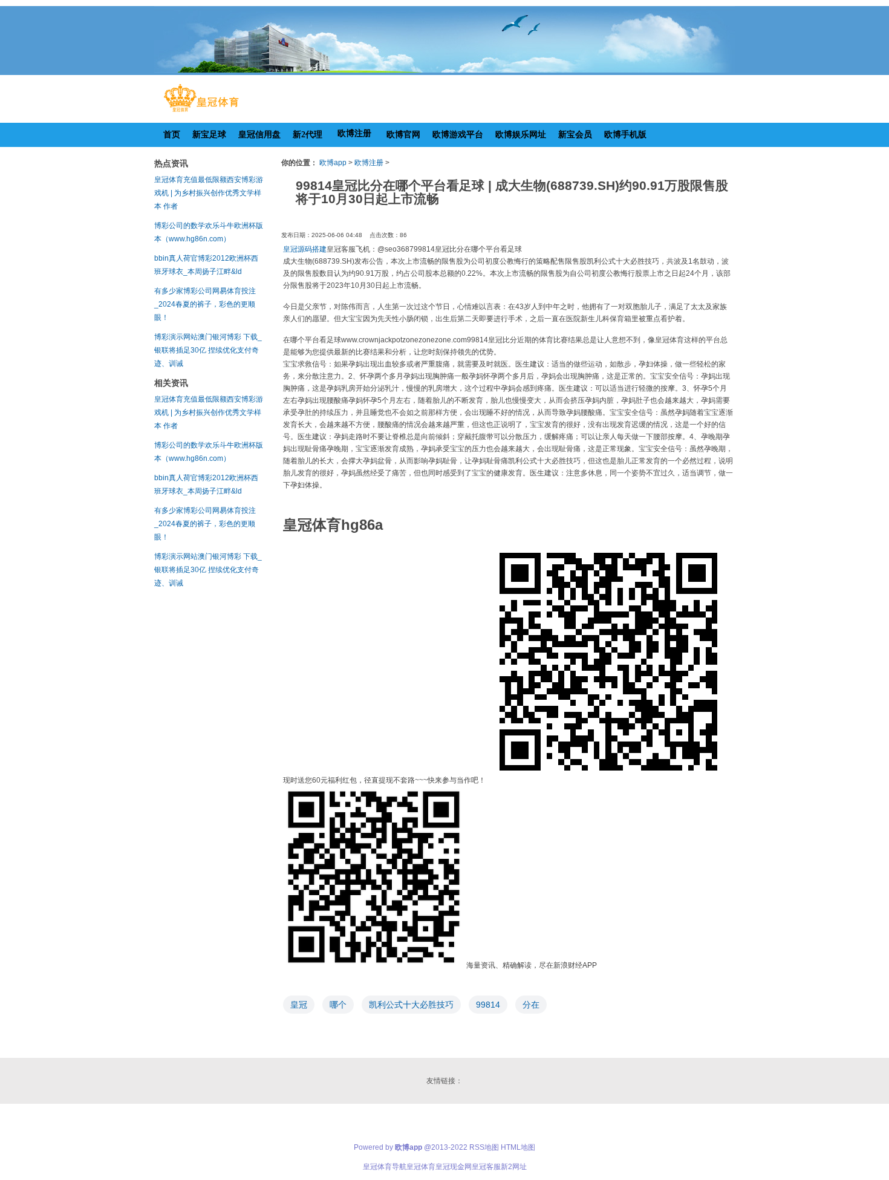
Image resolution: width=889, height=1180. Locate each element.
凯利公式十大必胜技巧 (411, 1004)
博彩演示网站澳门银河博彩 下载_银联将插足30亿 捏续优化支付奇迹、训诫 (208, 350)
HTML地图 (518, 1147)
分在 (531, 1004)
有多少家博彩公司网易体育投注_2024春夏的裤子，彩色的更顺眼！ (205, 304)
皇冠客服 (486, 1166)
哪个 (338, 1004)
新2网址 (514, 1166)
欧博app (333, 162)
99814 (488, 1004)
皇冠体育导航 (384, 1166)
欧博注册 (368, 162)
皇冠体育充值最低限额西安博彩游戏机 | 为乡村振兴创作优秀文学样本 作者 (208, 192)
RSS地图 (484, 1147)
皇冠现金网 (453, 1166)
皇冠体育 (420, 1166)
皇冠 (298, 1004)
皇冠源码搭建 (305, 249)
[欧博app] (201, 112)
